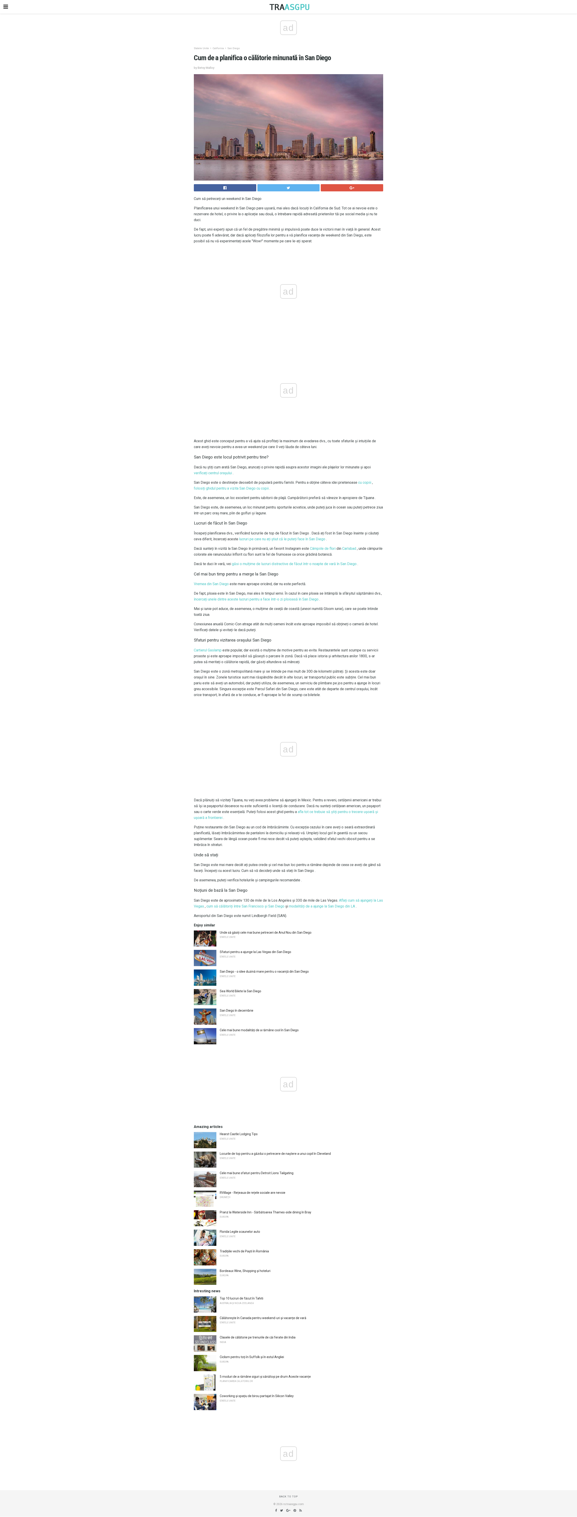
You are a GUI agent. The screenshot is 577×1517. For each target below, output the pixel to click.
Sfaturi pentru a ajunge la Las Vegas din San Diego (255, 952)
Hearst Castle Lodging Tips (239, 1134)
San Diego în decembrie (236, 1010)
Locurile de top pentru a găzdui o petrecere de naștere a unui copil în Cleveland (275, 1153)
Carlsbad (349, 548)
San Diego (233, 48)
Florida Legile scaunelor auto (240, 1231)
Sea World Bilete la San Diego (240, 991)
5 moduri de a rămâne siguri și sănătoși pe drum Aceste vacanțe (265, 1376)
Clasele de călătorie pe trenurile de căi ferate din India (257, 1337)
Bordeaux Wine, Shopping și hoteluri (245, 1271)
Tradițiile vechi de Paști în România (244, 1251)
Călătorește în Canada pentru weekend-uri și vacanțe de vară (263, 1318)
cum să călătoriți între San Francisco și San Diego (245, 906)
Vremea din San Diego (211, 584)
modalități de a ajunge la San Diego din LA (322, 906)
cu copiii (364, 482)
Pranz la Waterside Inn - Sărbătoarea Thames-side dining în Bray (265, 1212)
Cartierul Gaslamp (208, 650)
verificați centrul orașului (213, 473)
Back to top (288, 1496)
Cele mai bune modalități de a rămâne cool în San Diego (259, 1030)
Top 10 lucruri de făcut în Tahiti (241, 1298)
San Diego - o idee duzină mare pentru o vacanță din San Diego (264, 971)
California (218, 48)
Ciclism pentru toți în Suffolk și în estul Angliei (252, 1357)
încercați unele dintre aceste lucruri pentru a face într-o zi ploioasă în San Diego (256, 599)
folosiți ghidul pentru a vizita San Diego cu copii (231, 488)
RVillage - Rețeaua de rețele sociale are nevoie (252, 1192)
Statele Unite (201, 48)
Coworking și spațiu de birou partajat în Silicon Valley (257, 1396)
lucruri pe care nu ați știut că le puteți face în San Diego (282, 539)
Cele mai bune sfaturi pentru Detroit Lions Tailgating (256, 1173)
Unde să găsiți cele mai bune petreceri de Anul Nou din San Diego (265, 932)
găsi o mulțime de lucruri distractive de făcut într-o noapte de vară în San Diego (294, 564)
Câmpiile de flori (323, 548)
